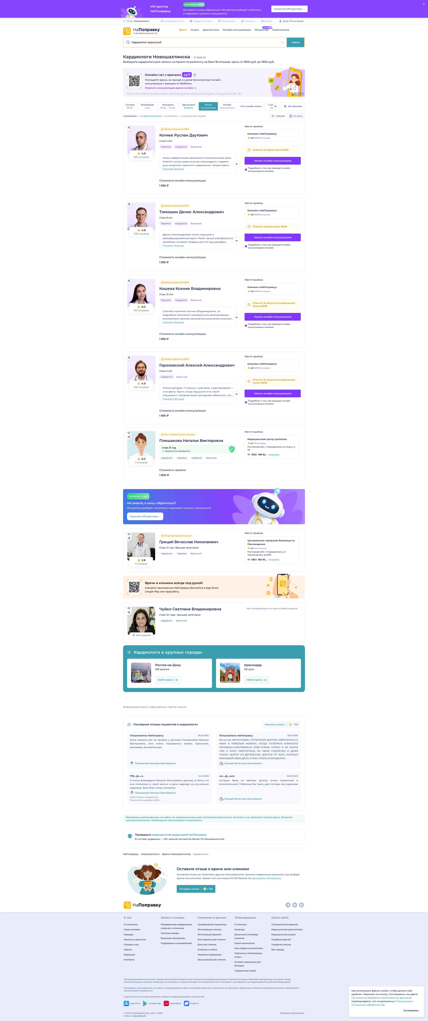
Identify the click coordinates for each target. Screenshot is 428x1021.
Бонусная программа (173, 938)
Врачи (183, 29)
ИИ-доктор (262, 29)
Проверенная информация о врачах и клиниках (176, 926)
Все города (277, 949)
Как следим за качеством (248, 948)
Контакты (129, 959)
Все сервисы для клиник (212, 939)
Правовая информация (292, 1013)
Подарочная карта (245, 970)
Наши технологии (244, 943)
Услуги (195, 29)
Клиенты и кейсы (207, 949)
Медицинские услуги (283, 934)
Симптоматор (280, 29)
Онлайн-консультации (237, 29)
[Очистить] (282, 42)
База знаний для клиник (212, 959)
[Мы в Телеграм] (288, 905)
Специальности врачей (284, 924)
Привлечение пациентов (212, 924)
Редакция (129, 954)
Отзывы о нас (131, 944)
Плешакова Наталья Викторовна (191, 440)
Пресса (128, 949)
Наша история (132, 929)
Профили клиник (281, 944)
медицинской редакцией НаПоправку (178, 834)
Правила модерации (210, 954)
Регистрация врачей (209, 934)
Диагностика (211, 29)
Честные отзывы (170, 933)
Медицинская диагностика (287, 929)
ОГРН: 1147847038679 (135, 1016)
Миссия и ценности (135, 939)
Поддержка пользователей (176, 943)
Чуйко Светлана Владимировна (190, 609)
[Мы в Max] (301, 905)
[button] (205, 42)
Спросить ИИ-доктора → (145, 516)
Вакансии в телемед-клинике (246, 936)
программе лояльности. (267, 878)
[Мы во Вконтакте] (295, 905)
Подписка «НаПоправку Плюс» (248, 955)
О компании (131, 924)
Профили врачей (281, 939)
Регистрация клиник (209, 929)
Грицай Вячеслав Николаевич (188, 542)
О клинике (240, 924)
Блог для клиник (207, 944)
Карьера (128, 934)
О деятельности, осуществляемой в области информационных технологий (164, 996)
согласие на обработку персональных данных (380, 997)
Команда (239, 929)
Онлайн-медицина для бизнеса (247, 964)
